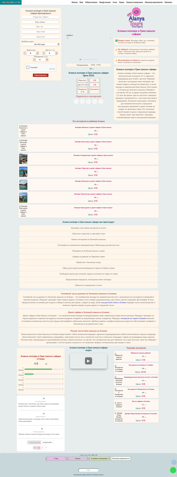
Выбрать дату (28, 41)
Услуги (122, 2)
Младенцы (40, 57)
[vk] (90, 463)
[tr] (88, 455)
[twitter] (84, 463)
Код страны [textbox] (40, 22)
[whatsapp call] (173, 470)
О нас (115, 2)
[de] (92, 455)
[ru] (85, 455)
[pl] (95, 455)
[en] (82, 455)
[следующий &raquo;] (46, 447)
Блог (81, 2)
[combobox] (41, 22)
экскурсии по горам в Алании (133, 318)
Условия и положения (134, 2)
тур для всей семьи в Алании (113, 303)
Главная (75, 2)
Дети (50, 50)
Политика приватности (154, 2)
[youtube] (87, 463)
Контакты (168, 2)
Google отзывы (105, 2)
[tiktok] (93, 463)
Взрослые (31, 50)
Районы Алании (91, 2)
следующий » (47, 442)
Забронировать (40, 75)
